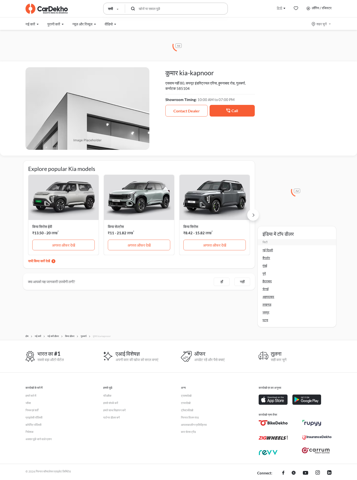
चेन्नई (266, 289)
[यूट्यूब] (305, 473)
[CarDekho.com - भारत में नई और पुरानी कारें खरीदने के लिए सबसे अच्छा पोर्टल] (47, 9)
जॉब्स (28, 403)
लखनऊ (267, 304)
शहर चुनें (321, 24)
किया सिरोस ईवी (42, 226)
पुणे (264, 273)
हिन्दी (279, 8)
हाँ (222, 281)
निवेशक (30, 432)
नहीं (242, 281)
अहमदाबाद (268, 297)
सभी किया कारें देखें (39, 261)
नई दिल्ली (268, 250)
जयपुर (266, 312)
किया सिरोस (190, 226)
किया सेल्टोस (116, 226)
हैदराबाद (267, 281)
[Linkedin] (329, 473)
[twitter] (294, 473)
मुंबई (265, 266)
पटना (265, 320)
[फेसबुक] (283, 473)
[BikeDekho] (273, 423)
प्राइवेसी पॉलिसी (34, 417)
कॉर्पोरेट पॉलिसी (34, 425)
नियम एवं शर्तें (32, 410)
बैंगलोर (266, 258)
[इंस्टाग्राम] (317, 473)
